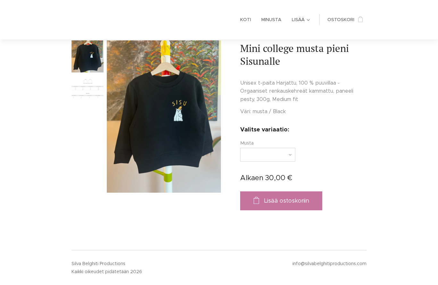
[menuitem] (247, 20)
